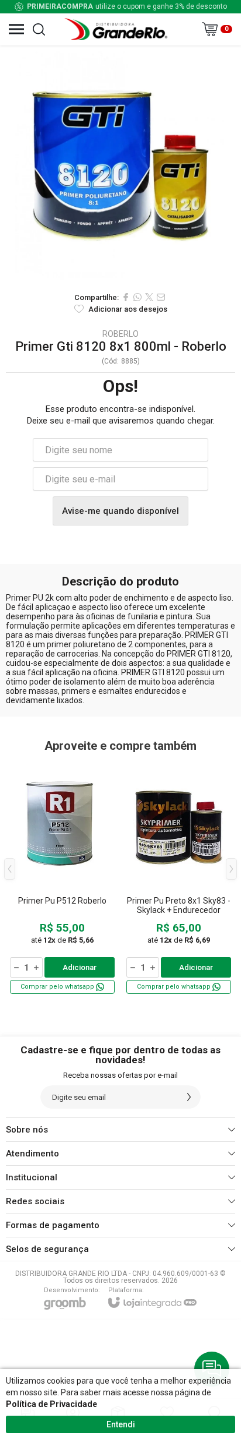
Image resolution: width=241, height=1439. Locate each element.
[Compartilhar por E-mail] (161, 297)
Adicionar (80, 967)
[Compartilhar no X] (149, 297)
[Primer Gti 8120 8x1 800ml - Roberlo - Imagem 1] (120, 165)
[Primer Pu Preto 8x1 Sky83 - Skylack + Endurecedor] (179, 877)
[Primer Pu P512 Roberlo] (62, 877)
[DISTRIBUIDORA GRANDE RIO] (117, 29)
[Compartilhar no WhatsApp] (137, 297)
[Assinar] (189, 1097)
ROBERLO (120, 334)
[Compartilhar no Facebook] (126, 297)
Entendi (120, 1424)
